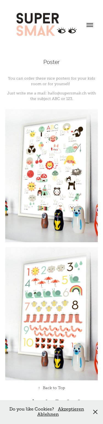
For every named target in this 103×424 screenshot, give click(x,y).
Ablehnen (48, 414)
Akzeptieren (71, 409)
